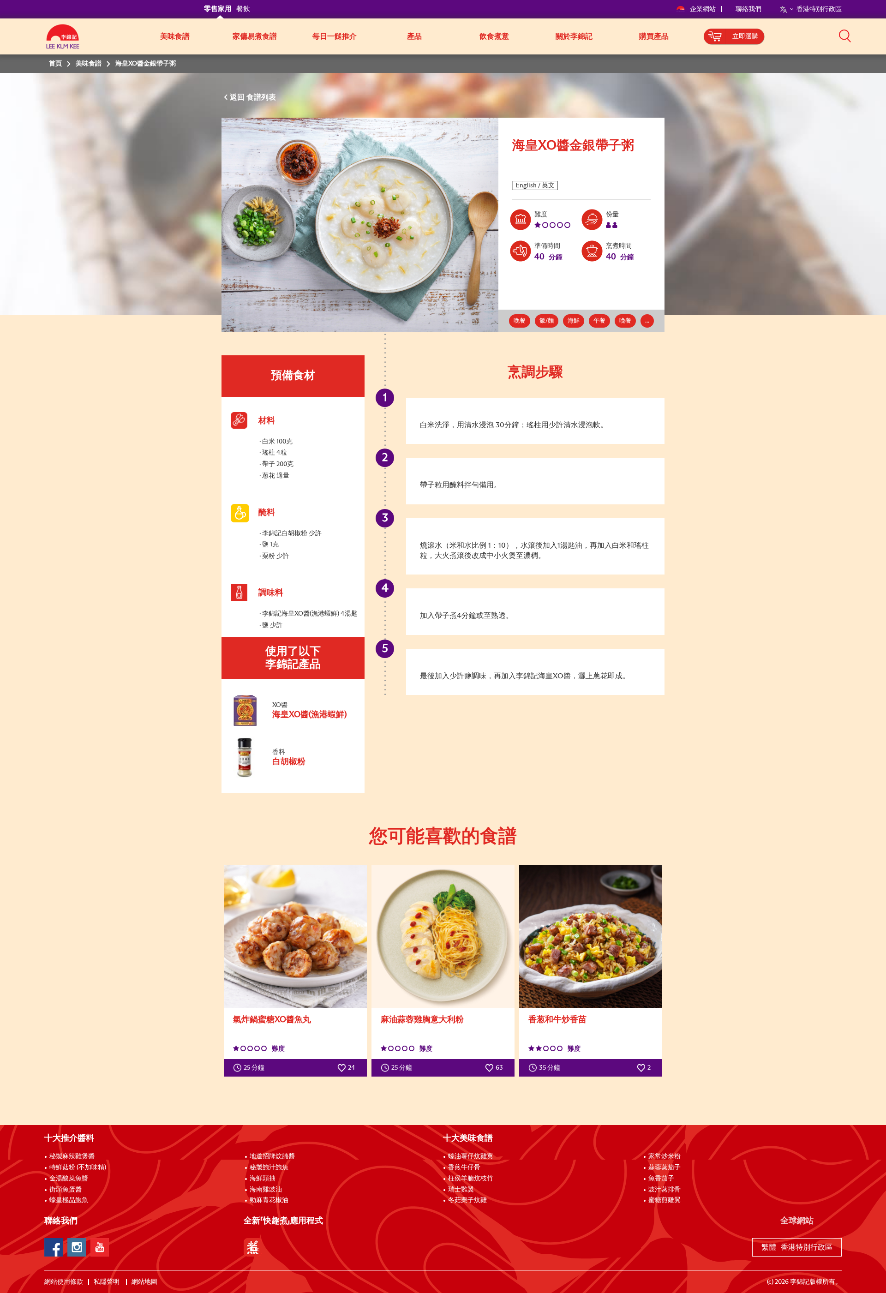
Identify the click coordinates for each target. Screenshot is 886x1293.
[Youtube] (99, 1247)
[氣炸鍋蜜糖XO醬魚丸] (295, 936)
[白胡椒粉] (292, 776)
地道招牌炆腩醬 (272, 1156)
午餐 (599, 321)
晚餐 (520, 321)
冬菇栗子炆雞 (467, 1200)
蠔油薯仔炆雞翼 (470, 1156)
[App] (253, 1247)
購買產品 (654, 36)
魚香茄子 (661, 1178)
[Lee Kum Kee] (62, 41)
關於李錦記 (574, 36)
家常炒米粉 (664, 1156)
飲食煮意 (494, 36)
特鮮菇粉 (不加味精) (77, 1167)
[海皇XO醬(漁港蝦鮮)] (292, 724)
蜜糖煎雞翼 (664, 1200)
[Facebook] (53, 1247)
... (647, 321)
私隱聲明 (107, 1282)
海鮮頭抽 (262, 1178)
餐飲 (243, 9)
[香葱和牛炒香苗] (590, 936)
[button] (845, 36)
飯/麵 (546, 321)
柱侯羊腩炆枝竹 (470, 1178)
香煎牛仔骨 (464, 1167)
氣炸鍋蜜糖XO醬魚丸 (272, 1020)
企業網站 (703, 9)
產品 (414, 36)
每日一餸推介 (334, 36)
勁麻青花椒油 (269, 1200)
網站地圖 (145, 1282)
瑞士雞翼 (461, 1189)
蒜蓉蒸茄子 (664, 1167)
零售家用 (218, 9)
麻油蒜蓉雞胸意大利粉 (422, 1020)
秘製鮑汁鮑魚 (269, 1167)
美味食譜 (175, 36)
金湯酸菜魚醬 (68, 1178)
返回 (238, 97)
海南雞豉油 (266, 1189)
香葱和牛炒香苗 (557, 1020)
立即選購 (745, 36)
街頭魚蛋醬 (65, 1189)
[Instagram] (76, 1247)
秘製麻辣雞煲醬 (72, 1156)
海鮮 (574, 321)
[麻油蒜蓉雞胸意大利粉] (443, 936)
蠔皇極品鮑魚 (68, 1200)
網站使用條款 (63, 1282)
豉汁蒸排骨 (664, 1189)
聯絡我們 (748, 9)
